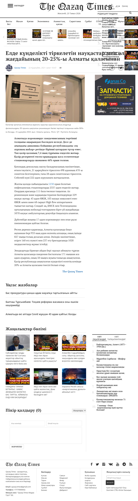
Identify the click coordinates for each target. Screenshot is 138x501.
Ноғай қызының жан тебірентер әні (107, 386)
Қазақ (110, 6)
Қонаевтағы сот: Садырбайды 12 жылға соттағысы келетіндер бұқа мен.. (113, 66)
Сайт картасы (90, 485)
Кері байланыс (91, 488)
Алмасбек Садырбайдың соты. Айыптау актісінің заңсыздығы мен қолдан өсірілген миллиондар (73, 357)
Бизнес (44, 490)
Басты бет (9, 22)
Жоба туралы (90, 475)
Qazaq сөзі (45, 483)
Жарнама (89, 483)
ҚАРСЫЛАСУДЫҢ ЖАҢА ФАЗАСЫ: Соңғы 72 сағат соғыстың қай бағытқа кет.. (110, 22)
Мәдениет (64, 478)
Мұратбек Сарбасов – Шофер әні (110, 360)
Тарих (43, 480)
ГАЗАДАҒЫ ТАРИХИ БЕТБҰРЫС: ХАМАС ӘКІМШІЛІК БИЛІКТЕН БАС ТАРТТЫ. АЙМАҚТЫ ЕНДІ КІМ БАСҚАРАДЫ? (17, 392)
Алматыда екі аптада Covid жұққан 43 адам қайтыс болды (41, 314)
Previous (3, 37)
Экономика (43, 21)
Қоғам (30, 21)
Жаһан (19, 21)
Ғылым (62, 483)
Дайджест (64, 490)
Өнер (62, 480)
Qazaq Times (20, 67)
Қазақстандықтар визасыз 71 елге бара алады (110, 400)
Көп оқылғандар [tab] (99, 338)
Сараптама (75, 21)
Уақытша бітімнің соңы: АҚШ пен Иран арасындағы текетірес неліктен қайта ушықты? (45, 357)
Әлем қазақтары (48, 485)
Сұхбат (88, 21)
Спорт (62, 485)
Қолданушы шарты (90, 479)
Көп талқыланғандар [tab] (116, 338)
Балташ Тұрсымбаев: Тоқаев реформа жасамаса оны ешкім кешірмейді (42, 303)
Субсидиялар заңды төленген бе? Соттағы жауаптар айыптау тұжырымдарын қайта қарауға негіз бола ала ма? (16, 360)
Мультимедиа (65, 488)
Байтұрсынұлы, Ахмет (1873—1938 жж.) (111, 345)
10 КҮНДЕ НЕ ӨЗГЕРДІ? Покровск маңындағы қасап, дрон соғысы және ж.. (113, 34)
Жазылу (110, 482)
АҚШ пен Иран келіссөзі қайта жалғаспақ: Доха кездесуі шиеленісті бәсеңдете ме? (45, 390)
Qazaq (125, 6)
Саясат (62, 475)
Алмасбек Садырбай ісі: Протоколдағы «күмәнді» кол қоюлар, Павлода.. (113, 44)
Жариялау (16, 446)
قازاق (117, 6)
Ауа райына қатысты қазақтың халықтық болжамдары (106, 353)
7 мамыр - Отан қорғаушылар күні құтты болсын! (109, 408)
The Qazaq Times (72, 271)
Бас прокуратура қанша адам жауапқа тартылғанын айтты (41, 293)
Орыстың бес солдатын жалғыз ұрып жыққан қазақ (110, 372)
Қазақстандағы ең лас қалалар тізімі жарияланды (110, 366)
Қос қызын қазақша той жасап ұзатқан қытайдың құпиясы (109, 379)
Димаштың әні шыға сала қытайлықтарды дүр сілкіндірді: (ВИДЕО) (109, 393)
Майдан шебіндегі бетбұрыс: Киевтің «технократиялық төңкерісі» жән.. (111, 55)
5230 (51, 184)
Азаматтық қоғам (59, 22)
